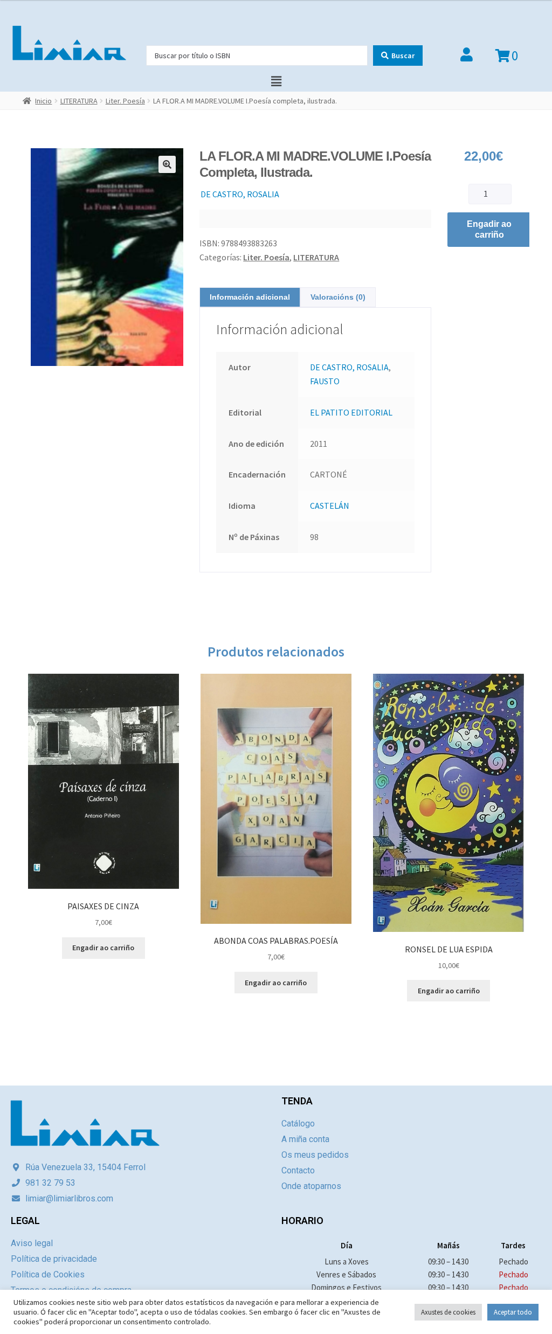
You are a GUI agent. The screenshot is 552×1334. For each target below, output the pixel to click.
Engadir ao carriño (489, 229)
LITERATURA (79, 101)
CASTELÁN (329, 505)
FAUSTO (325, 381)
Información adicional (250, 297)
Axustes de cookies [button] (448, 1312)
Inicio (43, 101)
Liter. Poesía (125, 101)
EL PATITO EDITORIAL (351, 412)
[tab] (249, 297)
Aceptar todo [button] (513, 1312)
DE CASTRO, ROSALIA (240, 194)
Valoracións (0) (337, 297)
